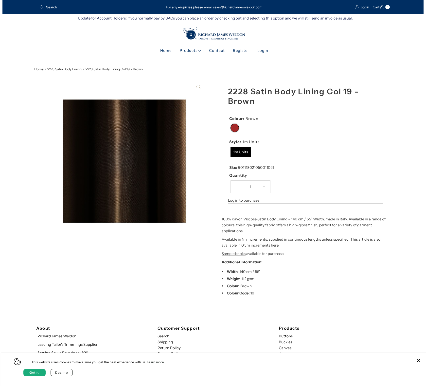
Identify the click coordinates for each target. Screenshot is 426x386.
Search (163, 336)
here (274, 245)
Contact (217, 50)
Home (166, 50)
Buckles (285, 342)
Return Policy (169, 348)
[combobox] (94, 7)
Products (189, 50)
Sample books (234, 253)
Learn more (155, 362)
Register (241, 50)
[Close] (418, 357)
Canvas (285, 348)
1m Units (240, 152)
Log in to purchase (243, 200)
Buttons (286, 336)
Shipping (165, 342)
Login (262, 50)
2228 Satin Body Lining (64, 69)
